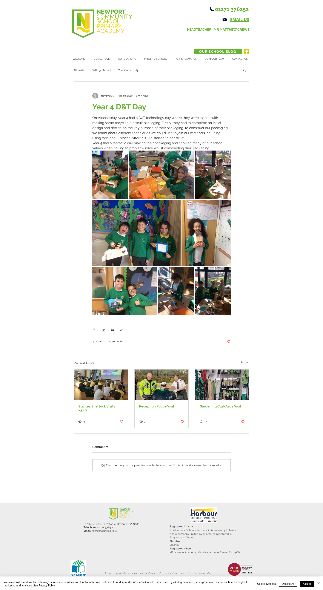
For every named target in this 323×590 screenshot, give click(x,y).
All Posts (79, 70)
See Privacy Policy (44, 585)
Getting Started (101, 70)
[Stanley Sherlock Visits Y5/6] (101, 385)
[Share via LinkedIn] (112, 330)
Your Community (128, 70)
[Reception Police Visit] (162, 385)
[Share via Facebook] (94, 330)
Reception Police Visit (156, 406)
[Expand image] (110, 175)
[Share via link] (121, 330)
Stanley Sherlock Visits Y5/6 (96, 408)
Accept (307, 584)
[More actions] (228, 96)
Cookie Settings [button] (266, 584)
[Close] (318, 583)
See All (245, 362)
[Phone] (211, 9)
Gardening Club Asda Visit (220, 406)
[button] (103, 59)
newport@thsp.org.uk (104, 530)
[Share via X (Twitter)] (103, 330)
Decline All (288, 584)
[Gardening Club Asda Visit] (222, 385)
